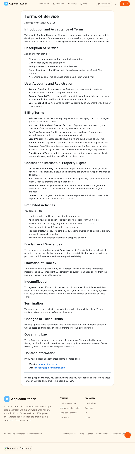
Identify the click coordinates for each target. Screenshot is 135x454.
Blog (85, 3)
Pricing (74, 3)
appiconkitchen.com (48, 364)
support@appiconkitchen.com (50, 367)
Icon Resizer (65, 417)
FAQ (86, 413)
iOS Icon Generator (68, 403)
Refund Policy (102, 434)
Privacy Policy (69, 434)
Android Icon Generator (70, 408)
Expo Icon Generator (68, 413)
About (87, 417)
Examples (60, 3)
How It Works (90, 403)
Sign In (125, 3)
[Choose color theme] (115, 3)
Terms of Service (86, 434)
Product (42, 3)
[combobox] (104, 3)
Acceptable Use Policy (121, 434)
